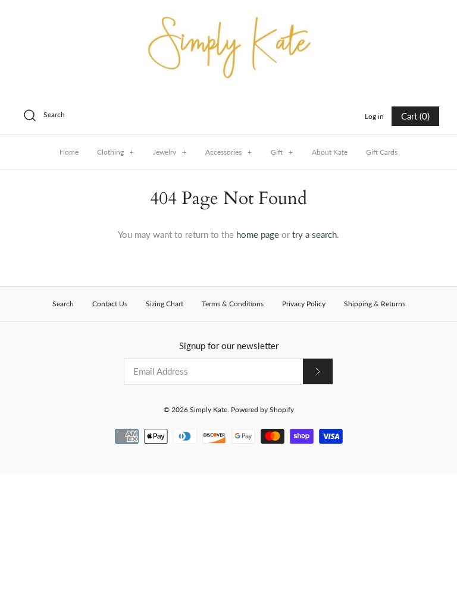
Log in (374, 116)
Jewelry (169, 151)
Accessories (228, 151)
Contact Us (109, 303)
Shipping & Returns (374, 303)
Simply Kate (208, 409)
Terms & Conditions (233, 303)
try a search (314, 234)
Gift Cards (381, 151)
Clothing (115, 151)
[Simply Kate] (228, 19)
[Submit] (318, 371)
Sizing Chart (164, 303)
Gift (282, 151)
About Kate (330, 151)
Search (63, 303)
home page (257, 234)
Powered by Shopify (262, 409)
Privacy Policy (303, 303)
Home (69, 151)
